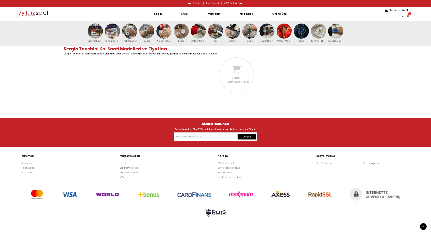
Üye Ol (405, 10)
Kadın (158, 14)
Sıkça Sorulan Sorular (229, 167)
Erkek (184, 14)
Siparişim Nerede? (130, 167)
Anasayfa (27, 163)
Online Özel (279, 14)
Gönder (247, 136)
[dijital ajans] (215, 214)
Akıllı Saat (246, 14)
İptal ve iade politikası (230, 177)
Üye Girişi (394, 10)
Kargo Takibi (225, 172)
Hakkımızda (28, 167)
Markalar (214, 14)
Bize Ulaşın (27, 172)
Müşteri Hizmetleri (227, 163)
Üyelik (123, 163)
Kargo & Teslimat (129, 172)
